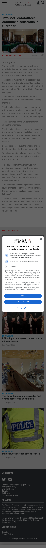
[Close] (41, 239)
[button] (23, 266)
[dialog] (23, 274)
